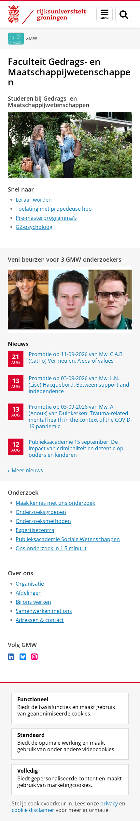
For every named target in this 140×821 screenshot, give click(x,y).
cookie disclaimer (33, 810)
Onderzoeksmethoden (43, 521)
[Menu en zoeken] (104, 14)
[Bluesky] (23, 656)
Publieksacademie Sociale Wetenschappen (68, 539)
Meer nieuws (27, 470)
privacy (109, 803)
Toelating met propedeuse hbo (54, 208)
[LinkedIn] (11, 656)
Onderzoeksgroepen (41, 512)
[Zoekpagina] (123, 14)
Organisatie (30, 583)
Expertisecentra (35, 530)
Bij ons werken (33, 602)
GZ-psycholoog (34, 227)
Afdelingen (29, 593)
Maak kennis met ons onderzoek (55, 503)
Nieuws (18, 344)
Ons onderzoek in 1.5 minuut (51, 548)
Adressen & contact (40, 620)
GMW (31, 38)
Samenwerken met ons (44, 611)
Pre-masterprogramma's (46, 218)
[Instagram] (34, 656)
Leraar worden (34, 199)
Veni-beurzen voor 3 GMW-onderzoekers (64, 259)
